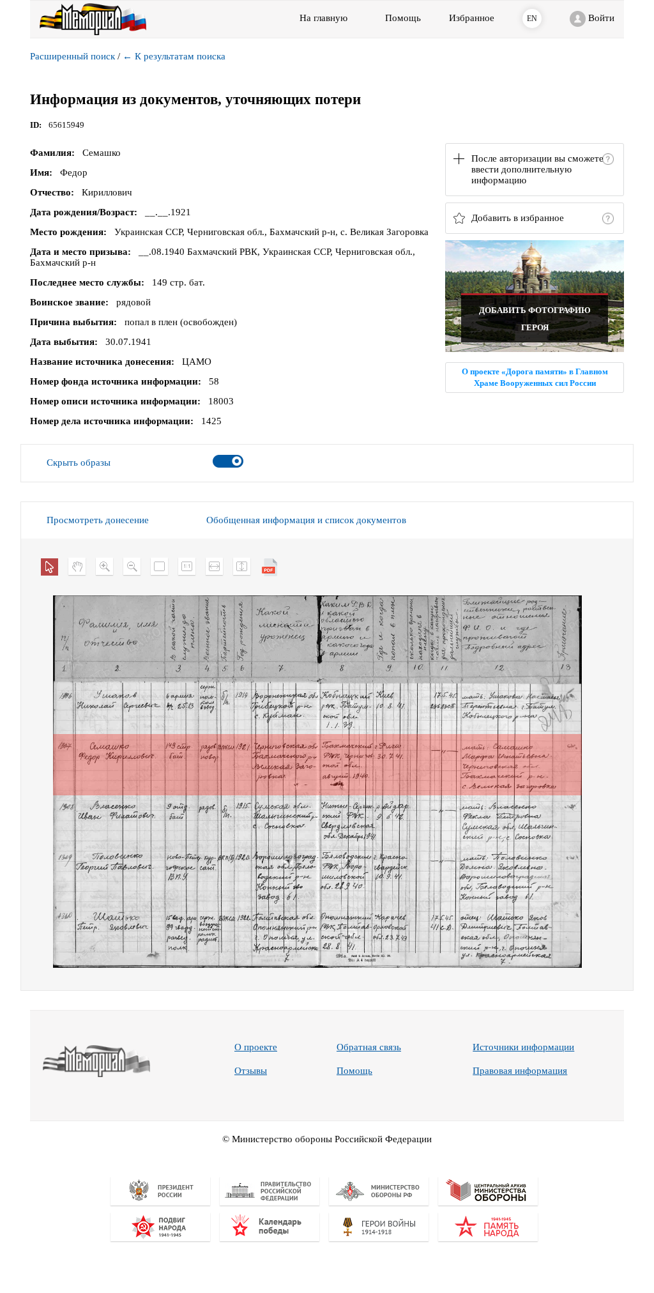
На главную (323, 18)
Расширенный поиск (72, 56)
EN (532, 18)
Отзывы (250, 1071)
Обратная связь (369, 1047)
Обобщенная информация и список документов (306, 520)
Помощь (354, 1071)
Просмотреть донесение (98, 520)
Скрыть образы (78, 462)
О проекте (255, 1047)
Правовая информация (520, 1071)
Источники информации (523, 1047)
